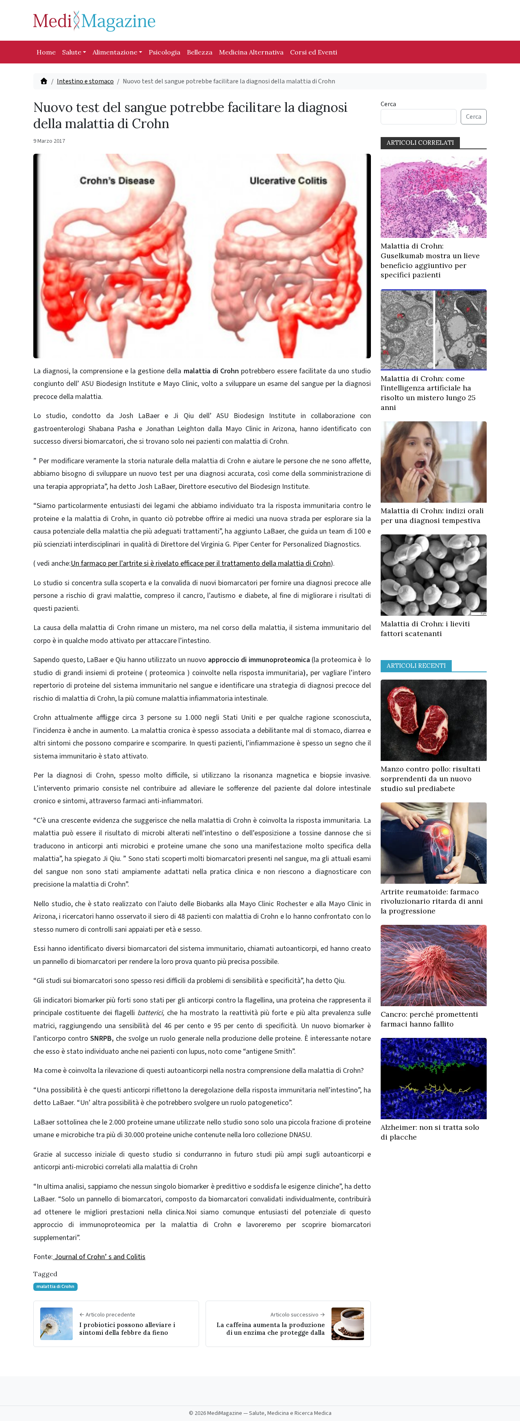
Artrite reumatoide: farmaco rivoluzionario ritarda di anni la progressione (432, 901)
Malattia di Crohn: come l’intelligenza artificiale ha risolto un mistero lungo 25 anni (428, 393)
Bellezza (199, 52)
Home (46, 52)
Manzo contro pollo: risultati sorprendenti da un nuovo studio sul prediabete (431, 778)
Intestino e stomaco (85, 81)
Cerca (388, 104)
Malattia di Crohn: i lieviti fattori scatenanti (425, 628)
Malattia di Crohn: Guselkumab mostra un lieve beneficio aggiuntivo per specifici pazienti (430, 260)
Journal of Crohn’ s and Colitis (99, 1257)
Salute (71, 52)
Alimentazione (115, 52)
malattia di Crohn (55, 1286)
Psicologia (164, 52)
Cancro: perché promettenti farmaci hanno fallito (429, 1019)
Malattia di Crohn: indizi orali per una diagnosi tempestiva (432, 515)
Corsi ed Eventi (313, 52)
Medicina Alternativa (251, 52)
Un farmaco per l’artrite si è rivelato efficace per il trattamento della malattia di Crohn (201, 563)
